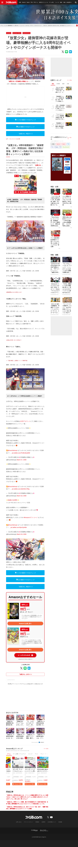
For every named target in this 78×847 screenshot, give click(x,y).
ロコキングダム (68, 193)
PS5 (32, 2)
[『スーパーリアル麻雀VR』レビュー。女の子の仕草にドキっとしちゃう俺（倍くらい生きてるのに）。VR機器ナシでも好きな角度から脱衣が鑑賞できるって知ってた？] (67, 300)
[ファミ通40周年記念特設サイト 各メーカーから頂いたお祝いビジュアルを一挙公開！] (55, 233)
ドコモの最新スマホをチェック (26, 120)
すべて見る (46, 748)
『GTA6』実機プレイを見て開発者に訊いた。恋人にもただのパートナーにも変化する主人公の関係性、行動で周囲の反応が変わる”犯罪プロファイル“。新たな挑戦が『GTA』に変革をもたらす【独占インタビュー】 (67, 288)
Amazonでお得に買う (25, 623)
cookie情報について (52, 822)
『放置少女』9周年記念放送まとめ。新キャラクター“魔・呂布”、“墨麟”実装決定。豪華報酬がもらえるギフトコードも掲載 (27, 807)
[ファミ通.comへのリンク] (11, 2)
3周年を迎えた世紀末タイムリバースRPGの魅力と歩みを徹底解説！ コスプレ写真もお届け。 (67, 221)
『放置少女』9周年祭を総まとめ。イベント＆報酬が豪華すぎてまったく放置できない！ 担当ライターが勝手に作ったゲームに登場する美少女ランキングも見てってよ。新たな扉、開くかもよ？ (27, 797)
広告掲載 (60, 822)
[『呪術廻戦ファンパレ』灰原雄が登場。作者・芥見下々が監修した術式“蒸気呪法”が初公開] (69, 97)
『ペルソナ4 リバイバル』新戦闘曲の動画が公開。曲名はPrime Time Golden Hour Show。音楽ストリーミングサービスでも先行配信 (60, 116)
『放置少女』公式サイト (25, 674)
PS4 (52, 147)
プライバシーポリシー (28, 822)
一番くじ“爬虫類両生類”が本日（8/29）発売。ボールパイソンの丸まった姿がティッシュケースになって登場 (60, 107)
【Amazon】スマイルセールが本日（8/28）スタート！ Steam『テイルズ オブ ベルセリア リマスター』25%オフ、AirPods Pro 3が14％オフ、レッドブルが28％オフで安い (55, 288)
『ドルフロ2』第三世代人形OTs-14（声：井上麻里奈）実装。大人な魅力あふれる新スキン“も (55, 200)
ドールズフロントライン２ (56, 193)
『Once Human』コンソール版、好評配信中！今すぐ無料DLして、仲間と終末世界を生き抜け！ (55, 221)
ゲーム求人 (51, 2)
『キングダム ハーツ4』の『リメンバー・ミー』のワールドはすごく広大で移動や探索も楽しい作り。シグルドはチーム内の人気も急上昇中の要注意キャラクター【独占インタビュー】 (67, 268)
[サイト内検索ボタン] (75, 2)
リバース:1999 (68, 214)
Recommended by (35, 742)
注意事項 (43, 822)
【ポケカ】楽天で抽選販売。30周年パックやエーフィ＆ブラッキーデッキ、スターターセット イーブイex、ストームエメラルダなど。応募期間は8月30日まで (55, 308)
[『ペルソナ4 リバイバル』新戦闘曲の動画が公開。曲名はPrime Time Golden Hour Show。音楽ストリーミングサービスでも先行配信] (69, 115)
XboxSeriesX (66, 147)
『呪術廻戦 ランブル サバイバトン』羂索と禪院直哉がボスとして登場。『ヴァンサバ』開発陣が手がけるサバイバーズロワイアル (60, 125)
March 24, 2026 (21, 534)
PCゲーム (36, 2)
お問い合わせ (18, 822)
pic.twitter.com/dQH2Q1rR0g (20, 489)
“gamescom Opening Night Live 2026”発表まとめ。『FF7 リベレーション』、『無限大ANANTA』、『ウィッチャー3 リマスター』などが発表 (55, 268)
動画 (61, 2)
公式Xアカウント (25, 421)
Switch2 (24, 2)
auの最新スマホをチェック (26, 127)
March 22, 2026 (21, 496)
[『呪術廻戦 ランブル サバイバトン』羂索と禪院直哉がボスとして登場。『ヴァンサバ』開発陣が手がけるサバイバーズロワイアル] (69, 124)
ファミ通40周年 (56, 235)
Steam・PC (58, 147)
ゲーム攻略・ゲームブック (19, 754)
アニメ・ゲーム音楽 (45, 754)
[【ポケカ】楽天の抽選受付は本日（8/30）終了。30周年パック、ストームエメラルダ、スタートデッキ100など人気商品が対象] (69, 88)
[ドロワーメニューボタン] (2, 2)
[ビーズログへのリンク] (44, 830)
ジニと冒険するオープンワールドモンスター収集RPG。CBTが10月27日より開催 (66, 200)
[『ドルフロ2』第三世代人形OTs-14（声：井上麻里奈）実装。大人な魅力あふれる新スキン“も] (55, 191)
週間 (63, 83)
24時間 (58, 83)
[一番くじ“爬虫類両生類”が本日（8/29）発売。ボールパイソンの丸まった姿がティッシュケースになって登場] (69, 106)
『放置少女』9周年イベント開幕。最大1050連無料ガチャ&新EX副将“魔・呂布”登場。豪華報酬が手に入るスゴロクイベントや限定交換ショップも (27, 803)
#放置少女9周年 (13, 500)
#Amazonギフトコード (31, 517)
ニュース (57, 2)
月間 (68, 83)
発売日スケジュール (43, 2)
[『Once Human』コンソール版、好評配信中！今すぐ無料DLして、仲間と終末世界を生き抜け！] (55, 212)
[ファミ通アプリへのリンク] (34, 830)
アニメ (36, 754)
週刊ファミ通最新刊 (59, 155)
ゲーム (9, 754)
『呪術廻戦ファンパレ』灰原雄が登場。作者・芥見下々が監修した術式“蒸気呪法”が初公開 (60, 99)
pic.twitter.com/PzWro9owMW (21, 453)
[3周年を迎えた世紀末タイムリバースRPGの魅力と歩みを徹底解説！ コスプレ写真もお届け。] (67, 212)
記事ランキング (56, 80)
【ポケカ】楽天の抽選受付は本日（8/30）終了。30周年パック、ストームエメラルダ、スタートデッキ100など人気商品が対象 (60, 90)
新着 (20, 2)
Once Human (56, 214)
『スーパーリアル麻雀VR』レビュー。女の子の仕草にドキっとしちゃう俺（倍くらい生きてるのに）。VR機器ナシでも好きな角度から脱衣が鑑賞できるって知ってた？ (67, 308)
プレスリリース (37, 25)
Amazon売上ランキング (14, 748)
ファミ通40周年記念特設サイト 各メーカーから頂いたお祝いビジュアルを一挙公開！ (55, 242)
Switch (28, 2)
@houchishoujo (12, 450)
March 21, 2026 (21, 460)
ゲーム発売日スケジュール (59, 138)
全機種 (53, 144)
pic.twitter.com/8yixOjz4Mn (19, 527)
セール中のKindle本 (25, 655)
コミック (30, 754)
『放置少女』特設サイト (25, 134)
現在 (53, 83)
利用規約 (37, 822)
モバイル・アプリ (29, 25)
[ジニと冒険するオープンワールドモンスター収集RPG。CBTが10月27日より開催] (67, 191)
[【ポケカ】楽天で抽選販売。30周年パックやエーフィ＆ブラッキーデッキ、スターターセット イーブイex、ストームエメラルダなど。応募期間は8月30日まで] (55, 300)
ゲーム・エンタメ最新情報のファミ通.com (9, 25)
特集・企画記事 (66, 2)
